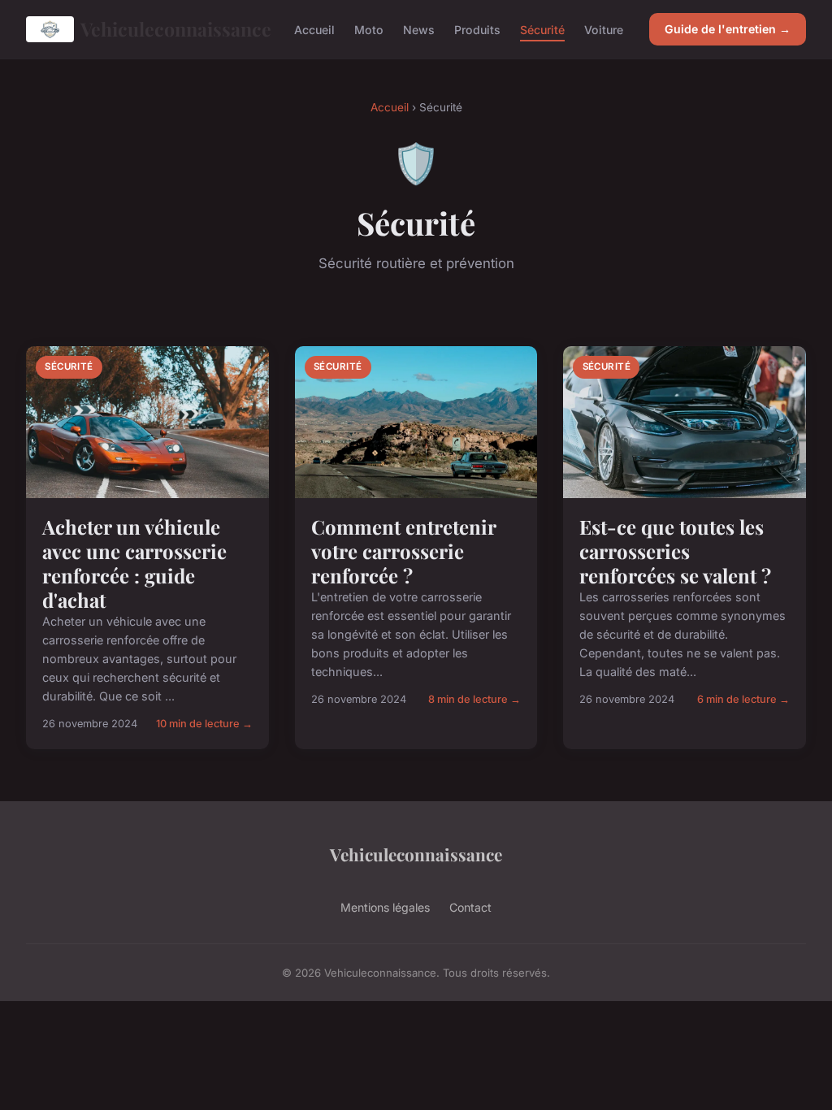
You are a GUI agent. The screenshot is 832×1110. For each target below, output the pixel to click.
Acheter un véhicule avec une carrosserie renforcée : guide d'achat (134, 563)
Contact (470, 907)
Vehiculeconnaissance (174, 28)
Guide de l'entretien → (728, 29)
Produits (477, 29)
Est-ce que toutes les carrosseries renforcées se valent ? (675, 551)
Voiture (603, 29)
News (419, 29)
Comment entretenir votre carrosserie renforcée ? (403, 551)
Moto (369, 29)
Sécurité (542, 29)
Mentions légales (385, 907)
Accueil (314, 29)
